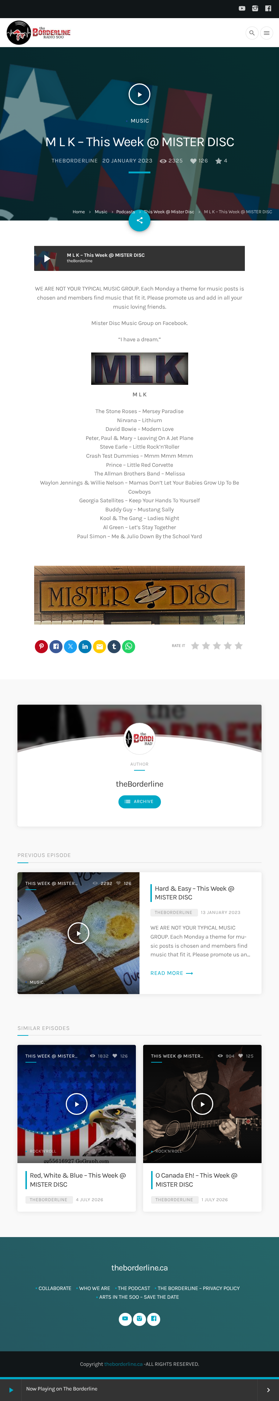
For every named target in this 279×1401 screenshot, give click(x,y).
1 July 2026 (215, 1200)
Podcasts (125, 212)
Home (79, 212)
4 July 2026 (89, 1200)
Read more (172, 973)
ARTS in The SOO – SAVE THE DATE (139, 1297)
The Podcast (134, 1288)
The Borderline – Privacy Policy (198, 1288)
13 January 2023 (220, 912)
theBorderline (75, 160)
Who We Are (94, 1288)
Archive (139, 801)
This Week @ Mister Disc (169, 212)
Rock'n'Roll (43, 1151)
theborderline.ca (123, 1364)
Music (101, 212)
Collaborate (55, 1288)
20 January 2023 (127, 160)
